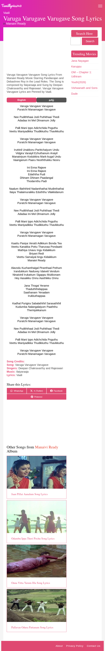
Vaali (6, 12)
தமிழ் (51, 100)
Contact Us (93, 646)
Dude (74, 93)
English (22, 100)
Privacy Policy (74, 646)
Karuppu (76, 66)
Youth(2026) (78, 82)
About (59, 646)
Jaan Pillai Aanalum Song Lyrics (29, 494)
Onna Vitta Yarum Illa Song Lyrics (30, 583)
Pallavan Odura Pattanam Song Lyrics (32, 627)
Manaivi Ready (16, 23)
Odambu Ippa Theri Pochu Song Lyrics (33, 538)
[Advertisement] (36, 50)
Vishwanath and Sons (84, 87)
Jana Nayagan (80, 60)
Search (90, 41)
